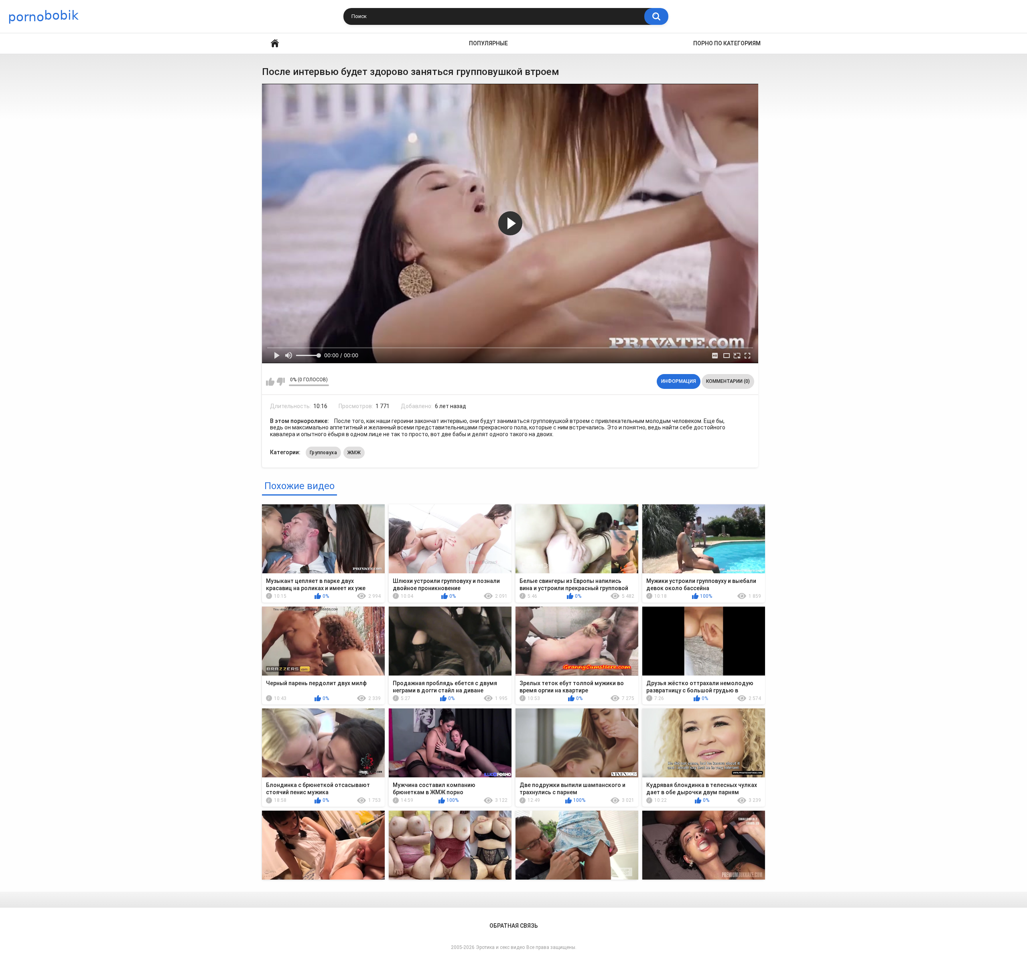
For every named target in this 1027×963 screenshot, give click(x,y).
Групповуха (323, 452)
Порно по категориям (727, 43)
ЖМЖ (354, 452)
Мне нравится (270, 382)
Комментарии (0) (728, 381)
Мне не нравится (280, 382)
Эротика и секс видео (500, 947)
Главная (275, 43)
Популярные (488, 43)
